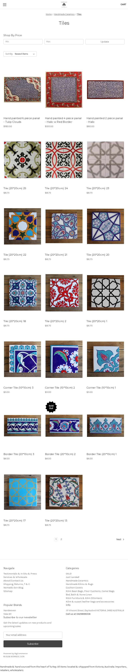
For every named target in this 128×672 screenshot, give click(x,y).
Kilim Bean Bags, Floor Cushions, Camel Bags (90, 591)
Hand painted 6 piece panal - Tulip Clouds (22, 120)
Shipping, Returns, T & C (17, 584)
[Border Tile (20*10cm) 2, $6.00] (64, 425)
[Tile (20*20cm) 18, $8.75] (22, 292)
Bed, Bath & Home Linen (79, 594)
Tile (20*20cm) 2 (55, 321)
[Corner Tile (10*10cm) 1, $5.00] (105, 359)
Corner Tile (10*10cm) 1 (101, 387)
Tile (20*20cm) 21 (56, 254)
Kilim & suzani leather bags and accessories (90, 601)
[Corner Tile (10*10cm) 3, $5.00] (22, 359)
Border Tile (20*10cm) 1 (101, 454)
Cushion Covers (74, 587)
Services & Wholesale (15, 577)
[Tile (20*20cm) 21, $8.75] (64, 226)
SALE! (69, 573)
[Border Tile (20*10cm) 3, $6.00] (22, 425)
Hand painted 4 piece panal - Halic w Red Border (63, 120)
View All (7, 614)
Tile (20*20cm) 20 (97, 254)
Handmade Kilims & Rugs (79, 584)
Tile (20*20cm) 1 (96, 321)
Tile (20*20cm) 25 (15, 188)
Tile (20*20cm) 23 (97, 188)
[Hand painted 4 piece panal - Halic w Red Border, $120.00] (64, 89)
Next (119, 539)
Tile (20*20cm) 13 (56, 520)
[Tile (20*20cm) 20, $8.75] (105, 226)
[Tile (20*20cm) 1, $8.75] (105, 292)
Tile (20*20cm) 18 (15, 321)
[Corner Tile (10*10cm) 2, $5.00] (64, 359)
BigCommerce (21, 653)
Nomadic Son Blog (13, 587)
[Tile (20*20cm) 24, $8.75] (64, 160)
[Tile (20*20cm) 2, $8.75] (64, 292)
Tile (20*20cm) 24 (56, 188)
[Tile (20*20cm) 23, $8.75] (105, 160)
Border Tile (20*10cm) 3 (19, 454)
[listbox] (25, 53)
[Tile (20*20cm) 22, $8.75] (22, 226)
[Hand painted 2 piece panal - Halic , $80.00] (105, 89)
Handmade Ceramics (77, 580)
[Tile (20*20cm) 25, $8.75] (22, 160)
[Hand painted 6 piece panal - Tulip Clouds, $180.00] (22, 89)
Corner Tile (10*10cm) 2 (60, 387)
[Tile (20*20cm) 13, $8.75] (64, 492)
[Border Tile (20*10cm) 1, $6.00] (105, 425)
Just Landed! (72, 577)
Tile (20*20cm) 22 (15, 254)
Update (105, 41)
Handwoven (10, 610)
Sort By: (9, 54)
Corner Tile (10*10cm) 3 (19, 387)
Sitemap (8, 591)
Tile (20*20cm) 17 (15, 520)
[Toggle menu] (4, 4)
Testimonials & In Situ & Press (20, 573)
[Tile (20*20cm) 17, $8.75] (22, 492)
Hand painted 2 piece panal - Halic (104, 120)
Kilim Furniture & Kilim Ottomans (84, 598)
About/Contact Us (13, 580)
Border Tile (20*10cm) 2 (60, 454)
